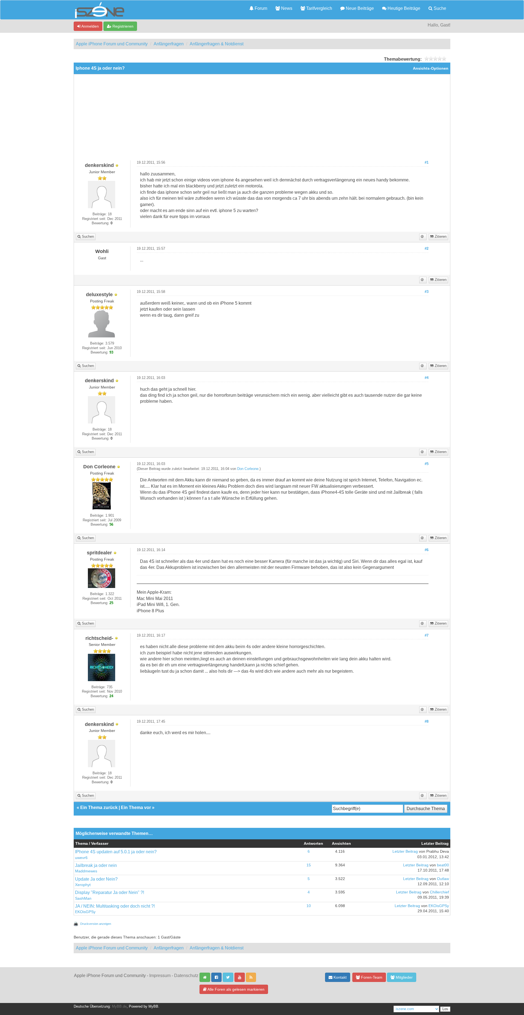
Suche (439, 8)
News (286, 8)
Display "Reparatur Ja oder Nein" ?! (109, 892)
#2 (426, 249)
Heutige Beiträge (403, 8)
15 (308, 865)
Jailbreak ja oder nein (96, 865)
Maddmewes (86, 871)
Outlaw (443, 879)
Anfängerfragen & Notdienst (216, 44)
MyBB (153, 1006)
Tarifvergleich (318, 8)
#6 (426, 550)
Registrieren (122, 26)
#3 (426, 292)
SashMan (83, 898)
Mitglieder (404, 977)
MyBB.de (119, 1006)
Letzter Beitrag (405, 851)
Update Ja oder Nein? (96, 879)
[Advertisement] (262, 119)
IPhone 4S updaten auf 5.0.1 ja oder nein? (116, 851)
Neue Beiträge (359, 8)
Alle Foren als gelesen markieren (235, 989)
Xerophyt (83, 885)
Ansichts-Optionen (430, 68)
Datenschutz (186, 975)
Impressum (160, 975)
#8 (426, 721)
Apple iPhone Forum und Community (112, 44)
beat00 (443, 865)
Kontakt (339, 977)
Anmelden (90, 26)
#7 (426, 635)
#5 (426, 464)
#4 (426, 378)
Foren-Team (371, 977)
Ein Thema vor (136, 807)
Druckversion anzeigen (95, 923)
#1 (426, 162)
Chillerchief (439, 892)
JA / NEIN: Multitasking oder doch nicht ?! (115, 906)
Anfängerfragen (169, 44)
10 (308, 906)
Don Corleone (247, 469)
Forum (260, 8)
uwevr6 (81, 858)
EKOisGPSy (85, 912)
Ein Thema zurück (99, 807)
